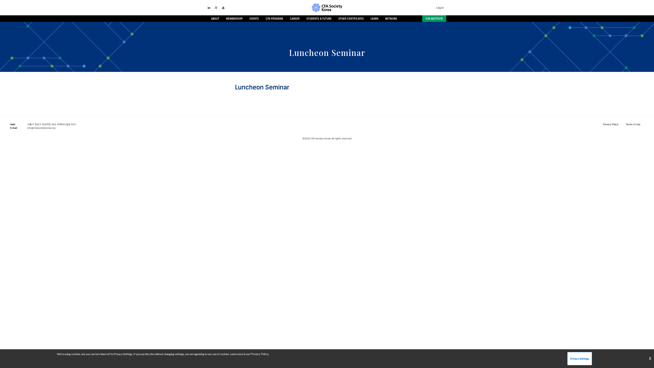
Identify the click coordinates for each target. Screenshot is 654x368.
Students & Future (319, 18)
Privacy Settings (579, 358)
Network (391, 18)
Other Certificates (351, 18)
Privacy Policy (610, 124)
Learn (374, 18)
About (215, 18)
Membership (234, 18)
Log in (440, 7)
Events (254, 18)
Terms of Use (633, 124)
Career (295, 18)
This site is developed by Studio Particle (32, 142)
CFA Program (274, 18)
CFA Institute (434, 18)
